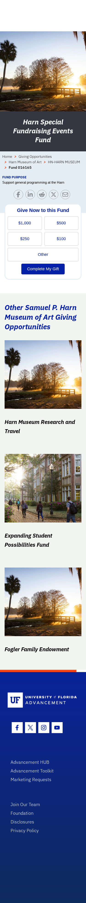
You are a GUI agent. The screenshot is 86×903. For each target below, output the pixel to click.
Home (7, 156)
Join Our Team (25, 804)
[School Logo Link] (40, 700)
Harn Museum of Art (25, 162)
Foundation (22, 813)
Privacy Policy (25, 830)
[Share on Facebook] (19, 195)
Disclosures (22, 822)
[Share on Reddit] (43, 195)
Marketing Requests (31, 779)
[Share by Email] (66, 195)
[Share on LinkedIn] (31, 195)
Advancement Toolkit (32, 771)
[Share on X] (55, 195)
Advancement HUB (30, 762)
